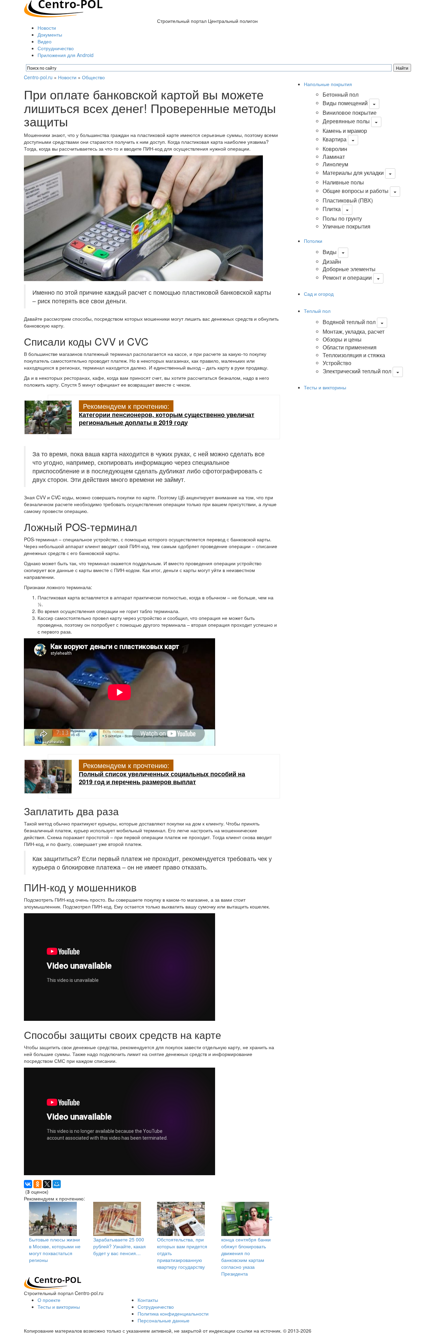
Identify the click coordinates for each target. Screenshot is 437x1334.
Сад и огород (319, 293)
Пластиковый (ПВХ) (348, 200)
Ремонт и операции (347, 277)
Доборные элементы (349, 269)
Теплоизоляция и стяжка (354, 355)
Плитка (332, 209)
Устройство (337, 363)
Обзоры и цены (342, 339)
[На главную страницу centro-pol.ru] (52, 1282)
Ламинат (334, 157)
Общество (93, 77)
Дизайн (332, 261)
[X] (47, 1184)
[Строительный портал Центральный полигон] (63, 7)
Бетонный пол (340, 94)
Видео (45, 41)
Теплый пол (317, 310)
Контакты (148, 1299)
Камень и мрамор (345, 131)
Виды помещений (345, 103)
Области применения (350, 347)
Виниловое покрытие (350, 112)
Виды (330, 252)
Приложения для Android (66, 55)
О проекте (49, 1299)
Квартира (335, 139)
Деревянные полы (346, 121)
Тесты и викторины (325, 387)
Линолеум (335, 164)
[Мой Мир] (57, 1184)
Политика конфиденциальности (173, 1313)
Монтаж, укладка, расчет (353, 331)
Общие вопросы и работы (356, 191)
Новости (47, 27)
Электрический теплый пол (357, 371)
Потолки (313, 240)
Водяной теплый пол (349, 322)
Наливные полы (343, 182)
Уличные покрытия (346, 226)
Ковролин (335, 149)
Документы (50, 34)
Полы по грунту (342, 218)
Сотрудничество (56, 48)
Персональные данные (163, 1320)
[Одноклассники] (37, 1184)
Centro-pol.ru (38, 77)
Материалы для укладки (353, 173)
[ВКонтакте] (28, 1184)
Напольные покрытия (328, 84)
